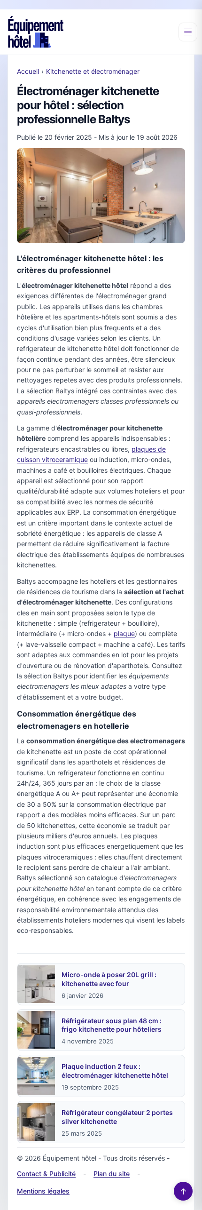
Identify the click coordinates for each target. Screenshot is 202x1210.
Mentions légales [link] (43, 1191)
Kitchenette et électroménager (93, 71)
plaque (124, 633)
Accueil (28, 71)
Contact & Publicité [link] (46, 1174)
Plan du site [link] (111, 1174)
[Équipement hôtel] (36, 32)
